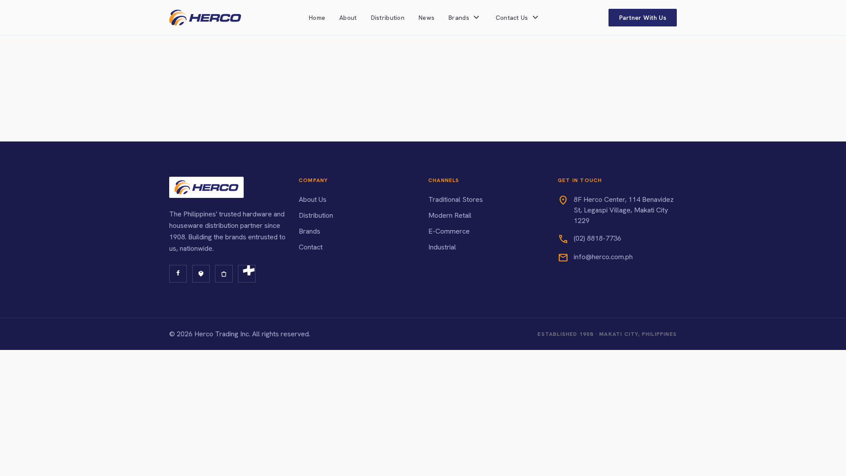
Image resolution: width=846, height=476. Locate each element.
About (347, 18)
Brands (309, 231)
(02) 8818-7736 (597, 238)
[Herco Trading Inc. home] (205, 18)
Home (317, 18)
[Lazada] (201, 274)
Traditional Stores (455, 199)
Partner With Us (642, 18)
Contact (311, 247)
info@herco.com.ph (603, 256)
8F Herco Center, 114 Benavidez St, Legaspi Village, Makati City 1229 (624, 210)
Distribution (387, 18)
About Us (313, 199)
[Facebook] (178, 274)
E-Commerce (449, 231)
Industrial (442, 247)
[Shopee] (224, 274)
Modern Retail (449, 215)
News (426, 18)
